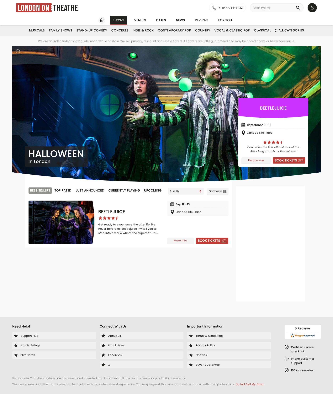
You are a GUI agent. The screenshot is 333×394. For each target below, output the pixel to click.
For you (225, 20)
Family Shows (60, 30)
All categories (291, 30)
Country (202, 30)
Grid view (215, 191)
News (180, 20)
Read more (256, 160)
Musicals (37, 30)
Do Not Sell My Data (249, 384)
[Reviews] (273, 142)
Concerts (119, 30)
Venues (140, 20)
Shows (118, 20)
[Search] (299, 7)
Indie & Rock (143, 30)
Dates (161, 20)
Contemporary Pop (174, 30)
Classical (262, 30)
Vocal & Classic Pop (232, 30)
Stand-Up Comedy (92, 30)
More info (180, 240)
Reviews (201, 20)
